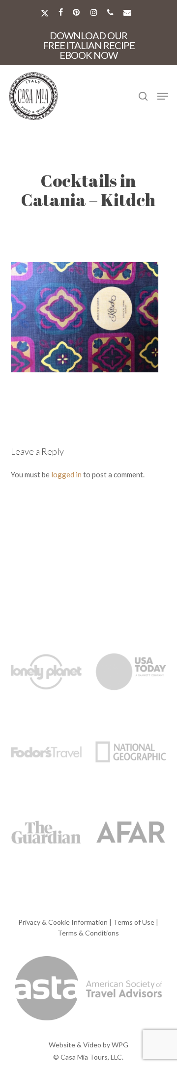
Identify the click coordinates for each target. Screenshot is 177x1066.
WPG (120, 1044)
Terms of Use (133, 922)
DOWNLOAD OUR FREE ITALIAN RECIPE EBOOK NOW (89, 45)
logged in (66, 474)
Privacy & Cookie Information (63, 922)
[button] (162, 96)
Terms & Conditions (88, 933)
